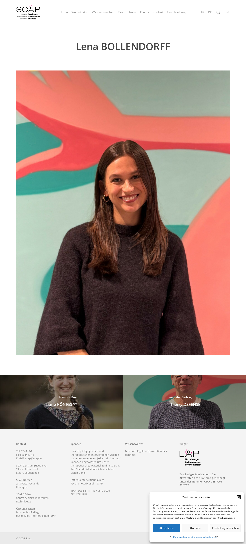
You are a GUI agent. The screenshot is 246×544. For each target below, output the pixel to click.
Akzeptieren (166, 528)
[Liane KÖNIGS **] (61, 402)
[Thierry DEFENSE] (184, 402)
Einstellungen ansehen (225, 528)
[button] (239, 497)
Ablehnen (194, 528)
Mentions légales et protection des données (195, 536)
